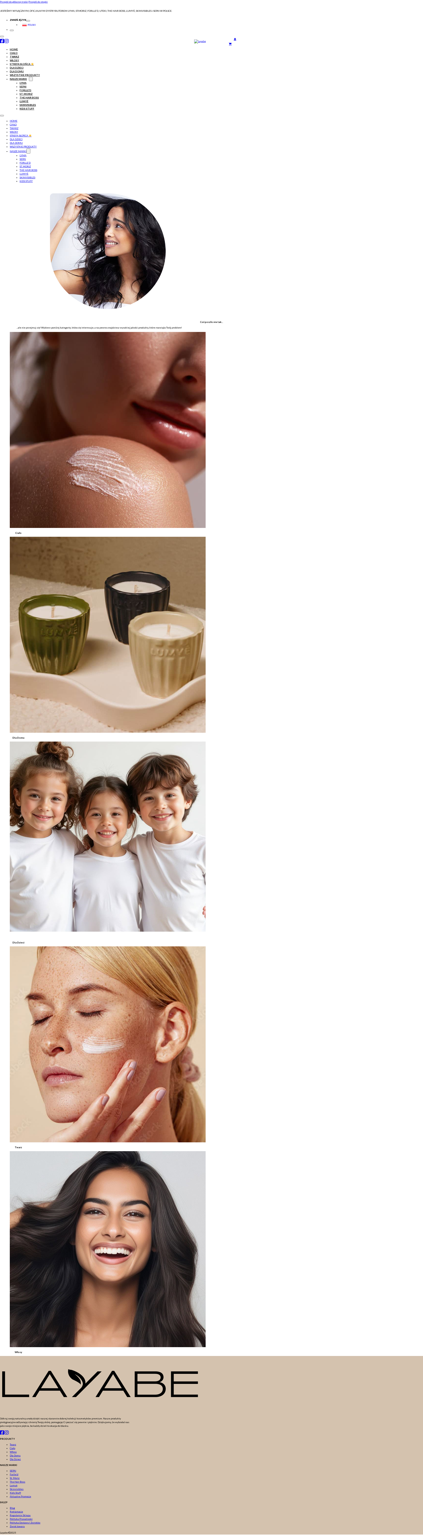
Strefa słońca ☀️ (22, 63)
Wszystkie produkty (25, 74)
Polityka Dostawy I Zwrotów (25, 1522)
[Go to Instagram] (6, 41)
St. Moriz (26, 93)
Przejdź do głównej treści (14, 1)
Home (14, 49)
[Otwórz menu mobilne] (2, 115)
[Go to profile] (235, 39)
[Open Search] (231, 40)
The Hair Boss (29, 97)
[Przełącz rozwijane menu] (28, 21)
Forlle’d (25, 90)
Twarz (14, 56)
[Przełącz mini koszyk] (326, 44)
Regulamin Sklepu (20, 1515)
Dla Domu (17, 71)
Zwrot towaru (17, 1526)
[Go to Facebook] (2, 41)
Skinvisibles (28, 104)
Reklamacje (16, 1511)
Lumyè (24, 101)
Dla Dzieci (17, 67)
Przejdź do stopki (38, 1)
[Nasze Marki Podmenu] (31, 79)
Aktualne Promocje (20, 1496)
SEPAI (23, 86)
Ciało (14, 52)
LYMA (23, 82)
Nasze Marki (18, 78)
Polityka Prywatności (21, 1518)
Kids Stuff (27, 108)
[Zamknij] (12, 30)
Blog (12, 1507)
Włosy (14, 60)
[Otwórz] (2, 36)
